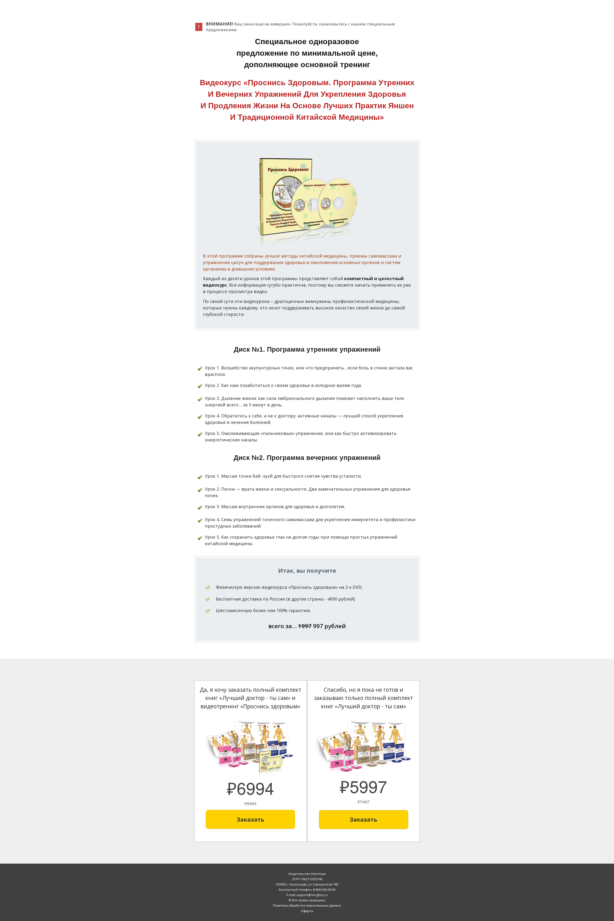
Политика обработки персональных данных (307, 905)
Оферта (307, 911)
